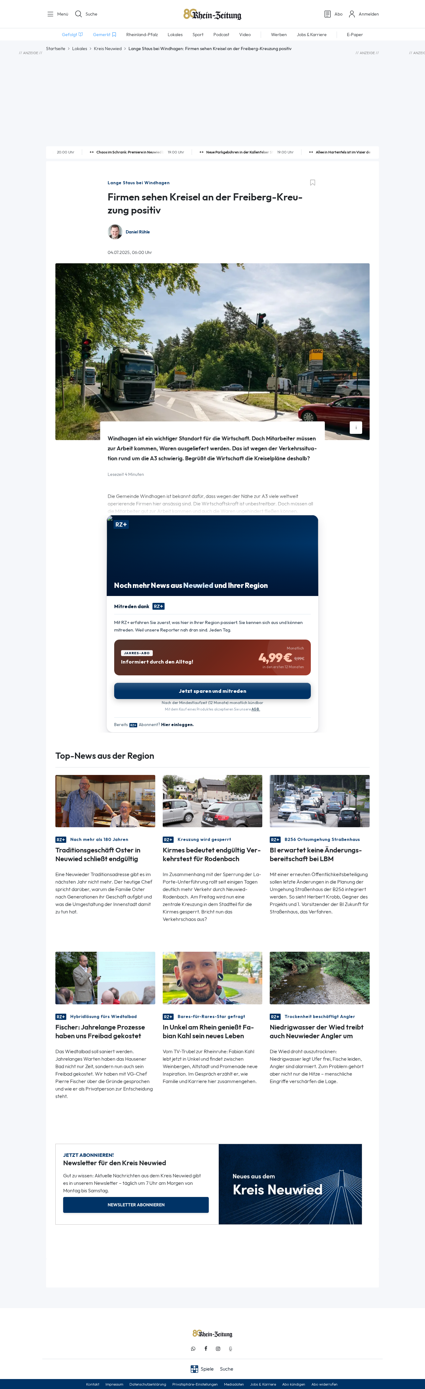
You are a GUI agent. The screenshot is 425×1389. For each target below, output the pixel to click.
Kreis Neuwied (108, 48)
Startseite (55, 48)
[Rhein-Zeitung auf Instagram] (218, 1348)
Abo (338, 14)
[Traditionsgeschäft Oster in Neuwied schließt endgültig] (105, 800)
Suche (91, 14)
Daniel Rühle (138, 232)
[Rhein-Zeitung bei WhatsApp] (193, 1348)
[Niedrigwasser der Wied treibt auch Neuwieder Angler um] (320, 977)
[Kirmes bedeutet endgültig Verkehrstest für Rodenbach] (213, 800)
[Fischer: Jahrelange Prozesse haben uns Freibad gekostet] (105, 977)
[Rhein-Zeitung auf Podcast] (230, 1348)
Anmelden (369, 14)
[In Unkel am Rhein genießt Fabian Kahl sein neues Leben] (213, 977)
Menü (62, 14)
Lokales (79, 48)
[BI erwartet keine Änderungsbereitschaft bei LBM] (320, 800)
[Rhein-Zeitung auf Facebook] (206, 1348)
